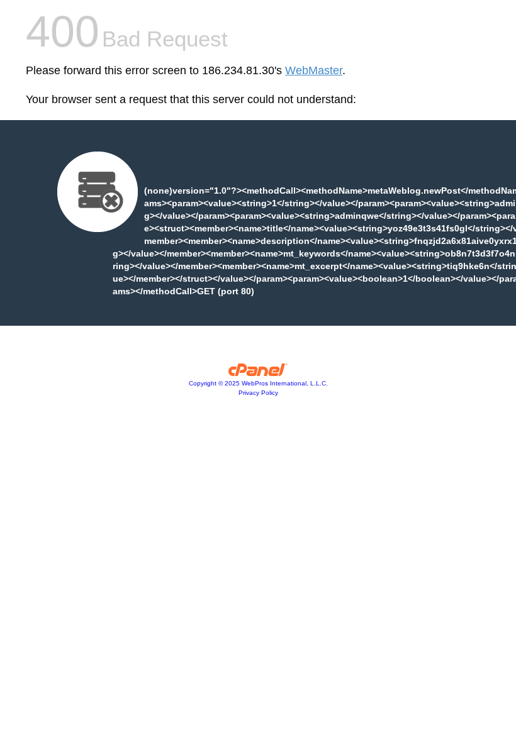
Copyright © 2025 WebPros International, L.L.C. (258, 383)
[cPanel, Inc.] (258, 373)
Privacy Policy (258, 392)
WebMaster (313, 70)
